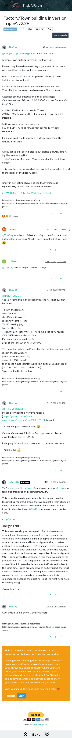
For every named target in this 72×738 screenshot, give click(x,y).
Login (21, 695)
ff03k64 (13, 261)
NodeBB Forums (41, 724)
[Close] (66, 650)
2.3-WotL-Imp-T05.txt (14, 192)
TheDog (13, 47)
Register (10, 695)
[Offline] (5, 47)
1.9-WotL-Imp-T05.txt (39, 192)
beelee (12, 229)
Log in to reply (60, 35)
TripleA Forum (32, 5)
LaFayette (14, 482)
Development (10, 29)
